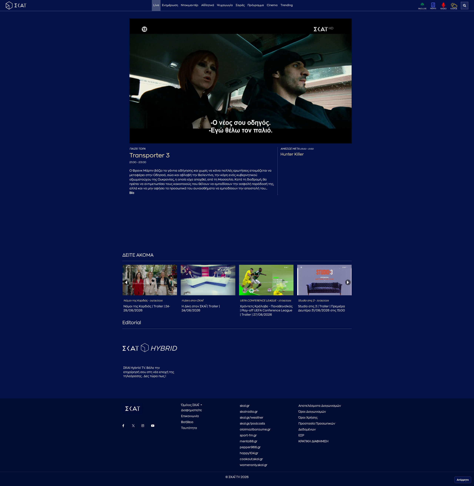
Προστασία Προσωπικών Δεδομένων (316, 426)
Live (156, 5)
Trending (287, 5)
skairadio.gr (249, 411)
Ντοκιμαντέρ (189, 5)
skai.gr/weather (251, 417)
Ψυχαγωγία (225, 5)
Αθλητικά (207, 5)
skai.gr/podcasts (252, 423)
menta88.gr (248, 441)
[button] (241, 82)
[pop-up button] (340, 138)
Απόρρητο (463, 480)
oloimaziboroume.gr (255, 429)
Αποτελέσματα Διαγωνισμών (319, 405)
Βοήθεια (187, 422)
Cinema (272, 5)
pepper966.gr (250, 447)
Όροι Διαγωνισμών (312, 411)
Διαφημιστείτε (191, 410)
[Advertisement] (209, 229)
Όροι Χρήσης (308, 417)
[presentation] (126, 282)
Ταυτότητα (189, 428)
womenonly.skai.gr (253, 465)
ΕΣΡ (301, 435)
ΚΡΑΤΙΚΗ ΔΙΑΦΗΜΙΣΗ (313, 441)
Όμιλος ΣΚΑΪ (190, 405)
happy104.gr (249, 453)
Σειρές (240, 5)
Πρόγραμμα (256, 5)
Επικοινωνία (190, 416)
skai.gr (245, 405)
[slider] (235, 131)
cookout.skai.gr (251, 459)
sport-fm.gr (248, 435)
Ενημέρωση (170, 5)
